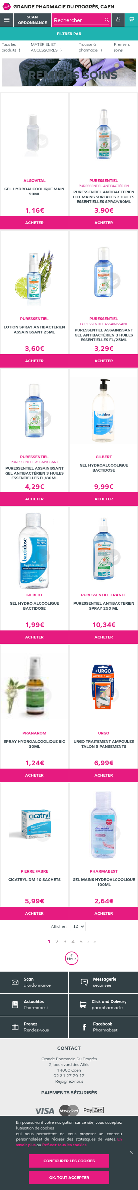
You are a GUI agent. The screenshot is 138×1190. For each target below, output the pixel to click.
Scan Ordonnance (32, 20)
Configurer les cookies (69, 1161)
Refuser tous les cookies (64, 1145)
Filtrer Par (69, 33)
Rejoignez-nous (69, 1081)
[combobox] (79, 20)
